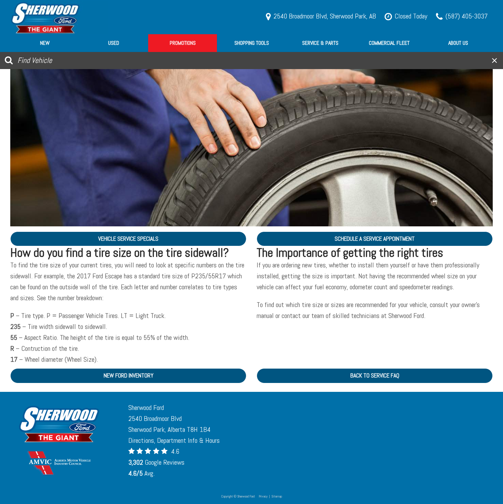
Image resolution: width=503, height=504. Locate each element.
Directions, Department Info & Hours (174, 440)
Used (113, 43)
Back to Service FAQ (374, 375)
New (45, 43)
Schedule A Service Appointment (375, 238)
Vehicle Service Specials (128, 238)
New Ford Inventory (128, 375)
